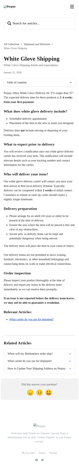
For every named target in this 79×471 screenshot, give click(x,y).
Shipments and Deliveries (37, 44)
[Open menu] (72, 6)
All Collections (11, 44)
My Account (28, 453)
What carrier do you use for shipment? (31, 319)
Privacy (54, 453)
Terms (42, 453)
